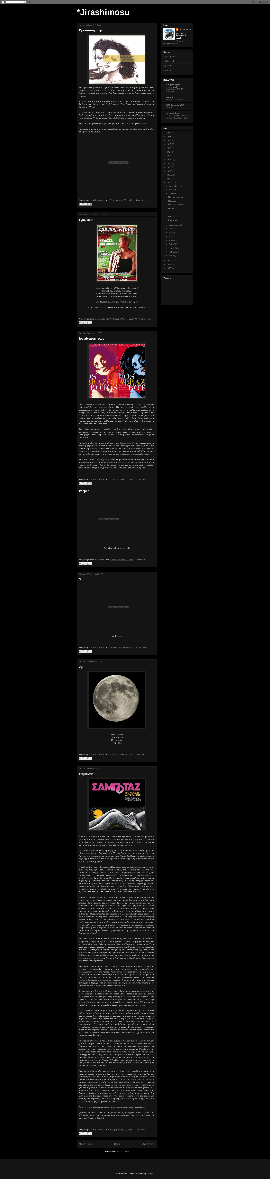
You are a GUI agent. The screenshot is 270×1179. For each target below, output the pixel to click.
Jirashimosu (185, 29)
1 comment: (140, 560)
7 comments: (142, 647)
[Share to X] (85, 204)
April (171, 244)
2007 (169, 264)
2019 (169, 144)
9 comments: (145, 319)
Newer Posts (86, 1144)
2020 (169, 140)
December (174, 186)
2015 (169, 159)
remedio (170, 97)
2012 (169, 171)
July (171, 232)
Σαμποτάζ (86, 774)
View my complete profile (173, 42)
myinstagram (169, 56)
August (172, 229)
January (173, 255)
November (174, 190)
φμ (81, 667)
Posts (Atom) (123, 1151)
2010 (169, 179)
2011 (168, 175)
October (173, 194)
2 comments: (141, 754)
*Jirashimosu (103, 12)
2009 (169, 182)
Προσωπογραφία (91, 30)
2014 (169, 163)
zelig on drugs (173, 113)
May (171, 240)
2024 (169, 133)
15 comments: (140, 200)
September (174, 225)
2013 (169, 167)
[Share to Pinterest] (91, 204)
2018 (169, 148)
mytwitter (167, 70)
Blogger (150, 1173)
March (172, 248)
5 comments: (141, 479)
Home (117, 1144)
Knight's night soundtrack (173, 85)
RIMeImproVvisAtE (175, 105)
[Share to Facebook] (88, 204)
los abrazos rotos (91, 338)
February (173, 252)
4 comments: (140, 1129)
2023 (169, 136)
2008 (169, 260)
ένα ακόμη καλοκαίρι (175, 100)
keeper (84, 491)
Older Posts (148, 1144)
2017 (169, 152)
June (171, 236)
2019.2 (169, 107)
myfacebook (168, 61)
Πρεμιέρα (86, 220)
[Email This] (80, 204)
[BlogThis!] (83, 204)
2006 (169, 268)
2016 (169, 156)
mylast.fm (167, 65)
